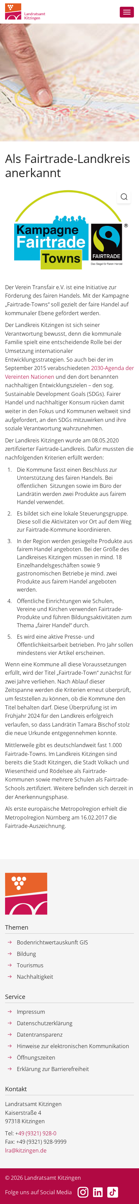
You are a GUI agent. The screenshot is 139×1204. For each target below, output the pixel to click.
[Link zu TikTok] (112, 1192)
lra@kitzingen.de (26, 1150)
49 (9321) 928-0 (37, 1133)
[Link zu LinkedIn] (97, 1192)
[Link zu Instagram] (83, 1192)
